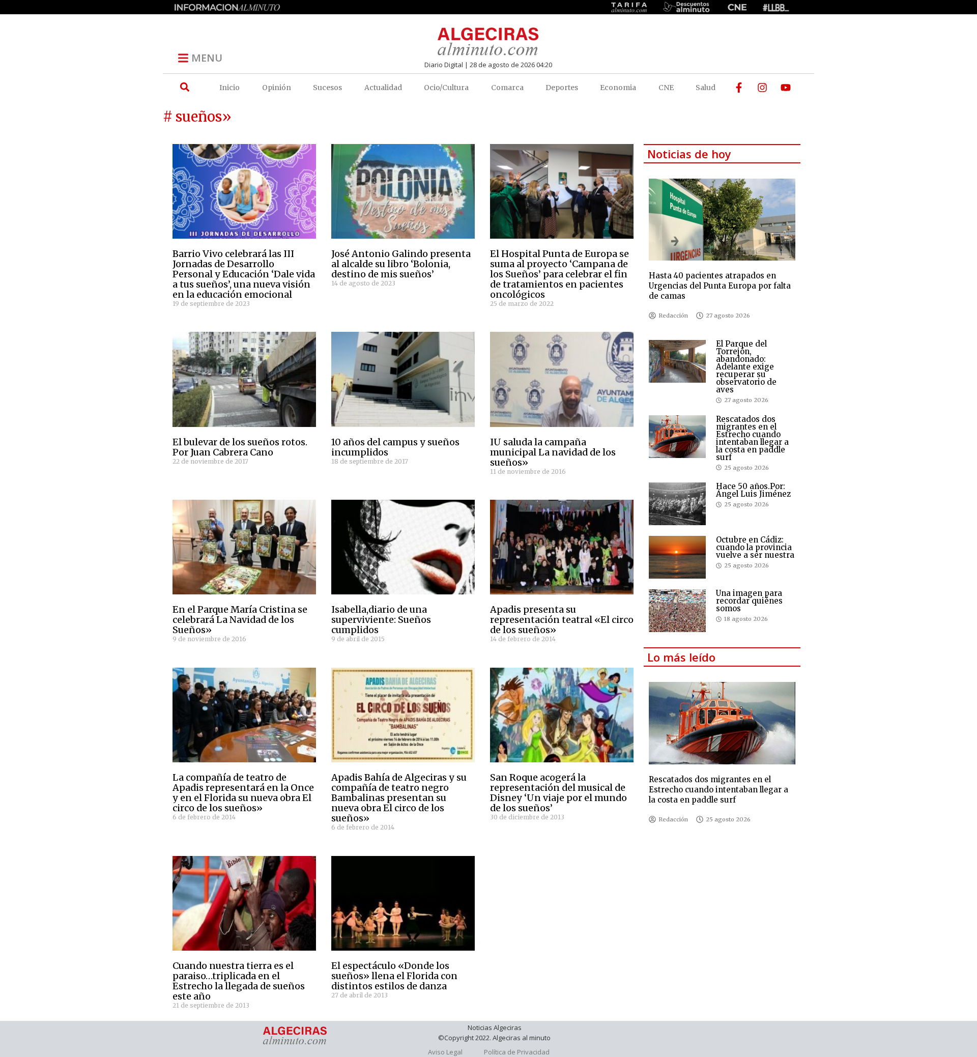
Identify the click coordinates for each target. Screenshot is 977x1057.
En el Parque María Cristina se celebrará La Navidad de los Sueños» (240, 620)
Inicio (229, 87)
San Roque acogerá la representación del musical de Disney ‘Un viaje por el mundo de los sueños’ (558, 793)
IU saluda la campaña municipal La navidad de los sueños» (553, 452)
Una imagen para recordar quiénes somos (749, 600)
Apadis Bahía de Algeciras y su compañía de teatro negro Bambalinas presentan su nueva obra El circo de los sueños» (399, 798)
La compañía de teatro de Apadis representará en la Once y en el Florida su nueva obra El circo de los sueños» (243, 793)
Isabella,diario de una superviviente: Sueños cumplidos (381, 620)
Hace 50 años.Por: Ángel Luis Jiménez (753, 490)
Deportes (561, 87)
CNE (666, 87)
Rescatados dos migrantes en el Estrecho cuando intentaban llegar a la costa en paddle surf (752, 438)
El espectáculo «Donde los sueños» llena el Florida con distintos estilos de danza (394, 976)
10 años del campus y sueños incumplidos (395, 447)
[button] (184, 87)
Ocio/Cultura (446, 87)
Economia (618, 87)
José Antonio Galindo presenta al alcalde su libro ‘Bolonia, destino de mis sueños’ (401, 264)
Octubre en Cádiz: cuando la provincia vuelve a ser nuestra (755, 547)
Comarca (507, 87)
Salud (705, 87)
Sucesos (327, 87)
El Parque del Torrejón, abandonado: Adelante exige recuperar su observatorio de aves (746, 366)
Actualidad (383, 87)
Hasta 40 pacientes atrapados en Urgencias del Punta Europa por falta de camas (720, 286)
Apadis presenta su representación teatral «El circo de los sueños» (562, 620)
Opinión (276, 87)
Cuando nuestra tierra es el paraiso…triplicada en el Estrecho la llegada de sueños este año (239, 981)
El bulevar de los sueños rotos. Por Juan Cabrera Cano (240, 447)
